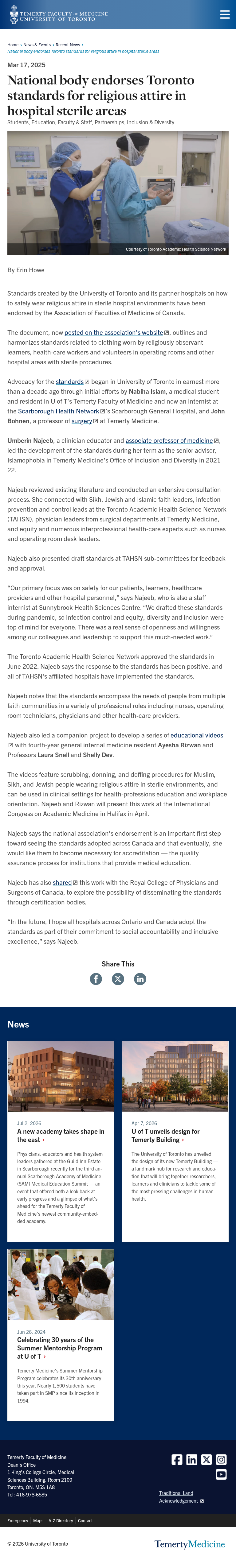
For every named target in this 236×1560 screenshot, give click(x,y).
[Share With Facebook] (98, 979)
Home (12, 44)
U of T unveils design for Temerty (166, 1135)
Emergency (17, 1520)
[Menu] (225, 14)
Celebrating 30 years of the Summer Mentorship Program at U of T (59, 1347)
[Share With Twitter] (118, 979)
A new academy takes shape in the (60, 1135)
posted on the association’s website (114, 332)
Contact (85, 1520)
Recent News (68, 44)
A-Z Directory (61, 1520)
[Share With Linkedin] (137, 979)
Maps (38, 1520)
